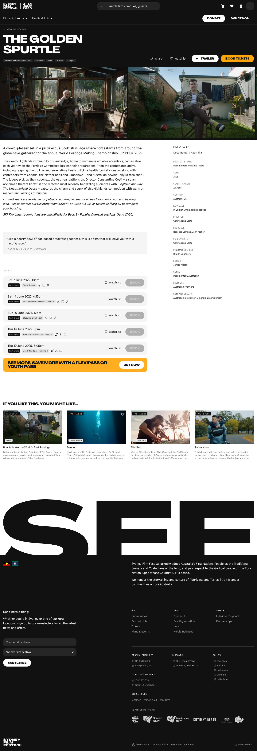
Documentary (180, 275)
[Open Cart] (223, 6)
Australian (193, 275)
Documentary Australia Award (188, 165)
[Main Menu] (250, 6)
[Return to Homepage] (17, 6)
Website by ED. (246, 744)
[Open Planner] (232, 6)
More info (33, 465)
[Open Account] (241, 6)
